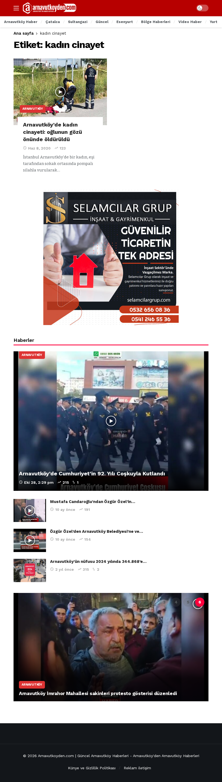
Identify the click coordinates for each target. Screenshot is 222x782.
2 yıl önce (64, 569)
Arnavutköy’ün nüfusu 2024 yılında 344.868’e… (98, 561)
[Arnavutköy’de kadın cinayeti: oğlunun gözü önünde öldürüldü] (60, 92)
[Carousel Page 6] (199, 602)
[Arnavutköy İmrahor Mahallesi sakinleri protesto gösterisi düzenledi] (111, 647)
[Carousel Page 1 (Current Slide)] (140, 602)
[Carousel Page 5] (187, 602)
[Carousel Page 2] (152, 602)
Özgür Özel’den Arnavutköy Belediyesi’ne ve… (96, 531)
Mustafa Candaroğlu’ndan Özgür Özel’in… (92, 501)
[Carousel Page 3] (164, 602)
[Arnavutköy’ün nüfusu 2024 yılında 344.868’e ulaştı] (30, 570)
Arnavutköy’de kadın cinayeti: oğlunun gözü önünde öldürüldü (52, 131)
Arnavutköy (32, 109)
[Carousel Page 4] (176, 602)
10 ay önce (65, 509)
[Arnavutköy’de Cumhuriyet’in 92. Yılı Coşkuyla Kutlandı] (111, 421)
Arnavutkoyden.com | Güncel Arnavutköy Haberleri (83, 756)
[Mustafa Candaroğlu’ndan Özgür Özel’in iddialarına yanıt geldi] (30, 510)
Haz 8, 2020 (39, 148)
